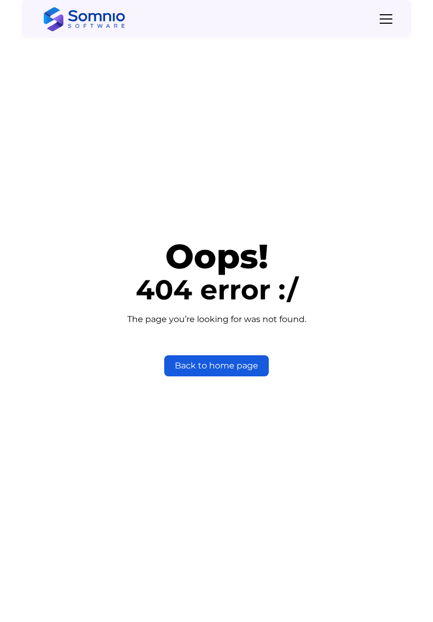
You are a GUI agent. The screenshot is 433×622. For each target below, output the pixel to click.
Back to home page (216, 366)
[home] (84, 19)
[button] (383, 19)
